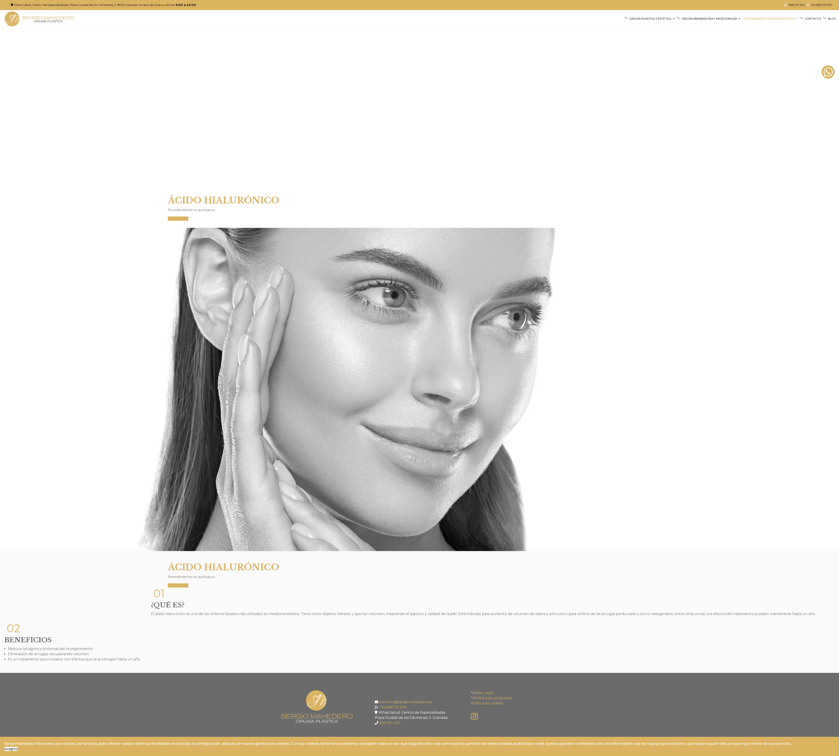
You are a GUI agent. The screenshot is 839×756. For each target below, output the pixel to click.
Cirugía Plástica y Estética (650, 18)
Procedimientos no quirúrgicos (769, 18)
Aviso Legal (483, 693)
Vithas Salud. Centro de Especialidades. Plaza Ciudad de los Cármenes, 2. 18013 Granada (75, 5)
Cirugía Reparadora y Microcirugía (709, 18)
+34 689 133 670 (821, 5)
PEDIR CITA (178, 218)
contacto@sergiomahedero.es (405, 702)
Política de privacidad (492, 698)
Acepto (10, 749)
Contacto (813, 18)
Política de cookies (487, 703)
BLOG (832, 18)
